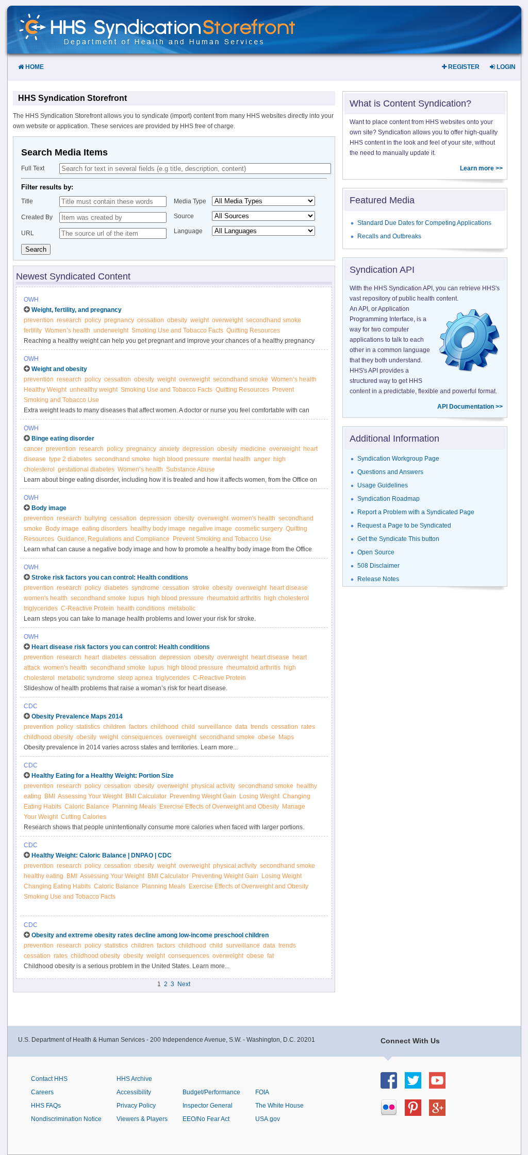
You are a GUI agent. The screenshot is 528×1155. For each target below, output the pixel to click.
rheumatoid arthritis (234, 598)
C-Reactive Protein (87, 608)
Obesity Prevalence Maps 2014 (77, 716)
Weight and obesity (59, 369)
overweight (227, 320)
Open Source (375, 552)
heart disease (289, 587)
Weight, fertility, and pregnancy (76, 309)
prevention (39, 320)
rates (308, 726)
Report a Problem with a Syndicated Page (415, 512)
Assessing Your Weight (90, 796)
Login (505, 67)
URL (27, 233)
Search (35, 249)
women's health (253, 518)
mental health (231, 459)
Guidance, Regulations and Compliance (113, 538)
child (188, 726)
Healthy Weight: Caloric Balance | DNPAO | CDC (101, 855)
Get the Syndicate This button (398, 538)
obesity (177, 320)
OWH (31, 299)
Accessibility (134, 1092)
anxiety (169, 448)
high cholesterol (286, 598)
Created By (37, 217)
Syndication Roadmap (388, 498)
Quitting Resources (253, 330)
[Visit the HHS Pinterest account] (417, 1113)
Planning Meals (134, 806)
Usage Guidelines (382, 485)
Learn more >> (481, 168)
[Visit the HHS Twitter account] (417, 1085)
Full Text (32, 168)
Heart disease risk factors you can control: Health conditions (120, 647)
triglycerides (41, 608)
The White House (279, 1105)
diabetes (116, 587)
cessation (150, 320)
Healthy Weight (45, 389)
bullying (96, 518)
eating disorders (104, 528)
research (69, 320)
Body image (49, 508)
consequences (141, 737)
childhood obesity (48, 737)
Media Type (190, 201)
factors (138, 726)
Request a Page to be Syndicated (404, 525)
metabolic (181, 608)
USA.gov (267, 1119)
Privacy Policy (136, 1105)
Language (188, 231)
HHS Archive (134, 1078)
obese (266, 737)
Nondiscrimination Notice (66, 1119)
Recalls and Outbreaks (389, 236)
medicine (253, 448)
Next (183, 984)
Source (184, 216)
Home (34, 67)
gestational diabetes (86, 469)
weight (199, 320)
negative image (210, 528)
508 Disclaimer (378, 565)
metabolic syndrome (86, 677)
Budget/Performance (211, 1092)
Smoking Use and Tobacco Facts (177, 330)
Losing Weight (259, 796)
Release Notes (378, 579)
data (241, 726)
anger (262, 459)
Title (27, 201)
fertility (33, 330)
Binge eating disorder (62, 438)
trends (259, 726)
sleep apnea (135, 677)
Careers (42, 1092)
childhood (164, 726)
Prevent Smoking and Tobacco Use (222, 538)
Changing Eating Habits (57, 886)
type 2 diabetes (70, 459)
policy (93, 320)
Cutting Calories (83, 816)
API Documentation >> (470, 406)
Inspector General (208, 1105)
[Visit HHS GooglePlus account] (441, 1113)
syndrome (145, 587)
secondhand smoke (273, 320)
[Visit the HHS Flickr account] (393, 1113)
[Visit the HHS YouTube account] (441, 1085)
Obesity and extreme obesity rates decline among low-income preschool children (150, 935)
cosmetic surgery (259, 528)
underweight (110, 330)
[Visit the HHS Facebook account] (393, 1085)
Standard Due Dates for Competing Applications (424, 222)
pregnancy (119, 320)
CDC (31, 706)
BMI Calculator (146, 796)
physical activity (213, 786)
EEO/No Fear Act (206, 1119)
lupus (136, 598)
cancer (33, 448)
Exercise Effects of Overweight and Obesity (219, 806)
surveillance (215, 726)
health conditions (141, 608)
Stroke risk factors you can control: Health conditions (109, 577)
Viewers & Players (142, 1119)
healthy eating (43, 876)
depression (198, 448)
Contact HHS (49, 1078)
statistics (88, 726)
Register (463, 67)
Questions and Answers (390, 472)
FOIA (262, 1092)
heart (92, 657)
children (114, 726)
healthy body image (158, 528)
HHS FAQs (46, 1105)
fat (270, 955)
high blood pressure (181, 459)
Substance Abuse (190, 469)
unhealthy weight (94, 389)
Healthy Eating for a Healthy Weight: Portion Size (102, 775)
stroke (200, 587)
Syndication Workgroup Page (398, 458)
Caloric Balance (86, 806)
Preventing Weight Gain (203, 796)
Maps (286, 737)
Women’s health (67, 330)
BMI (49, 796)
